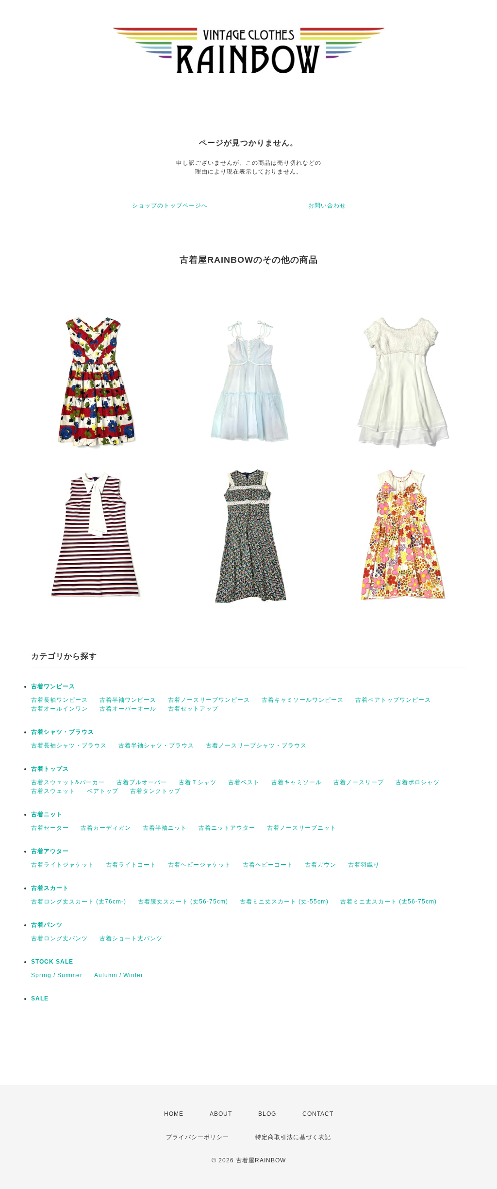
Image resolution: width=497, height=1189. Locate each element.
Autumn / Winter (118, 975)
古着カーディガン (106, 827)
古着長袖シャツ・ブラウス (69, 745)
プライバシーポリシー (197, 1137)
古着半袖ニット (165, 827)
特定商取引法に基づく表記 (293, 1137)
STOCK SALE (52, 961)
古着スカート (50, 888)
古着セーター (50, 827)
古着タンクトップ (155, 791)
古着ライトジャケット (62, 864)
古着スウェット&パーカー (68, 782)
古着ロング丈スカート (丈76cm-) (78, 901)
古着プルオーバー (141, 782)
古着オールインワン (59, 708)
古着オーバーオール (127, 708)
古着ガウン (320, 864)
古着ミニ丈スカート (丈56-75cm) (388, 901)
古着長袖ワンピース (59, 700)
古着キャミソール (296, 782)
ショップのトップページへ (170, 205)
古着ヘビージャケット (199, 864)
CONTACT (317, 1113)
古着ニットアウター (227, 827)
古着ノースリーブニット (301, 827)
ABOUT (221, 1113)
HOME (173, 1113)
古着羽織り (364, 864)
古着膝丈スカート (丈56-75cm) (183, 901)
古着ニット (47, 814)
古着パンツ (47, 924)
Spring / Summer (57, 975)
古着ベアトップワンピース (393, 700)
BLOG (267, 1113)
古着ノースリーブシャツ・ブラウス (256, 745)
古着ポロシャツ (418, 782)
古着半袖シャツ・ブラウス (156, 745)
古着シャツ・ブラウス (62, 732)
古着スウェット (53, 791)
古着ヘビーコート (268, 864)
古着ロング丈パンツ (59, 938)
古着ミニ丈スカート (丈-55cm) (284, 901)
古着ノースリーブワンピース (209, 700)
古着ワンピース (53, 686)
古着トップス (50, 768)
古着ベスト (244, 782)
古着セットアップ (193, 708)
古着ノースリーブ (358, 782)
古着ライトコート (131, 864)
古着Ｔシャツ (197, 782)
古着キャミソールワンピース (303, 700)
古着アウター (50, 851)
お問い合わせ (327, 205)
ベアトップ (102, 791)
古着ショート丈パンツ (131, 938)
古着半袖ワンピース (127, 700)
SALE (40, 998)
